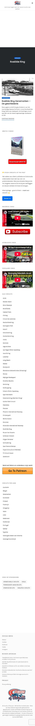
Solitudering (7, 443)
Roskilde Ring (7, 429)
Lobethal (5, 357)
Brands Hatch (7, 302)
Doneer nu (7, 198)
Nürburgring (7, 388)
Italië (4, 511)
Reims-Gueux (7, 419)
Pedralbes (6, 405)
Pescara (5, 408)
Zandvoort (6, 456)
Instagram (5, 649)
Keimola (5, 343)
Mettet (5, 364)
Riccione (5, 422)
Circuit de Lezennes (9, 319)
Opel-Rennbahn (8, 394)
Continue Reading (8, 118)
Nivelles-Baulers (8, 381)
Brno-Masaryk (7, 305)
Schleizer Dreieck (8, 436)
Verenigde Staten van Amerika (12, 535)
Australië (6, 487)
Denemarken (6, 98)
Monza (5, 374)
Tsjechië (5, 532)
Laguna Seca (7, 346)
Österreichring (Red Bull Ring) (12, 398)
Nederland (6, 518)
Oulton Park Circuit (9, 401)
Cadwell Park (7, 312)
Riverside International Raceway (13, 425)
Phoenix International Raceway (12, 412)
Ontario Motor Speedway (10, 391)
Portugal (6, 525)
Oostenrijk (6, 522)
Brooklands (6, 308)
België (5, 491)
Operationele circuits (11, 582)
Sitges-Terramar (8, 439)
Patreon (4, 639)
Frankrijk (6, 504)
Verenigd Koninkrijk (9, 539)
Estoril (5, 329)
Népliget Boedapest (9, 377)
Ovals (24, 582)
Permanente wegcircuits (12, 585)
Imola (5, 339)
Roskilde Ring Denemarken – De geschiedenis (16, 102)
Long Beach (6, 360)
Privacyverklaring (6, 684)
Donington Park (8, 326)
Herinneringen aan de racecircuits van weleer (17, 8)
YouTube (4, 642)
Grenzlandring (7, 332)
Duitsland (6, 498)
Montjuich (6, 367)
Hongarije (6, 508)
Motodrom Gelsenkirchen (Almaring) (14, 370)
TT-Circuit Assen (8, 453)
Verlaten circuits (23, 588)
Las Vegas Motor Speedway (11, 350)
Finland (5, 501)
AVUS (4, 298)
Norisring (6, 384)
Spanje (5, 528)
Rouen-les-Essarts (9, 432)
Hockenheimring (8, 336)
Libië (4, 515)
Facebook (4, 644)
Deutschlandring (8, 322)
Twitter (4, 647)
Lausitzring (6, 353)
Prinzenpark (7, 415)
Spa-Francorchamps (9, 446)
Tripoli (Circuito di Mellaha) (12, 450)
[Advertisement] (17, 29)
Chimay (5, 315)
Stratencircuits (9, 588)
